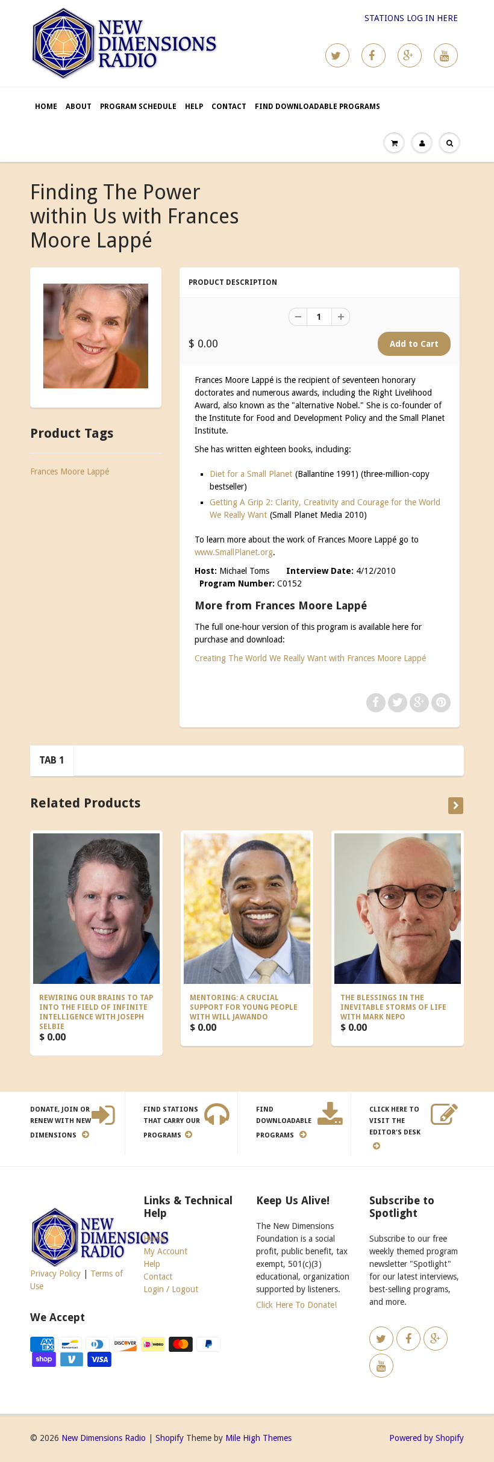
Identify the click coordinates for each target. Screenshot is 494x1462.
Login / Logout (170, 1289)
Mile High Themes (258, 1438)
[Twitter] (337, 55)
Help (194, 106)
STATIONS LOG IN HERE (411, 18)
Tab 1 (51, 760)
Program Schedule (138, 106)
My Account (165, 1251)
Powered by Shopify (426, 1438)
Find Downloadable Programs (317, 106)
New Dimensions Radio (103, 1438)
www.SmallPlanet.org (234, 552)
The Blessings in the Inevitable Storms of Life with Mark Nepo (393, 1007)
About (79, 106)
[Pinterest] (410, 55)
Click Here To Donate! (296, 1305)
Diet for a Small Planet (251, 474)
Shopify (169, 1438)
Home (46, 106)
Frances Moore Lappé (69, 471)
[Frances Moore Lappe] (95, 336)
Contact (228, 106)
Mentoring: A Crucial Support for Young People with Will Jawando (244, 1007)
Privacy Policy (55, 1273)
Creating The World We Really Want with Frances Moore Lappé (310, 658)
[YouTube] (446, 55)
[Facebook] (373, 55)
